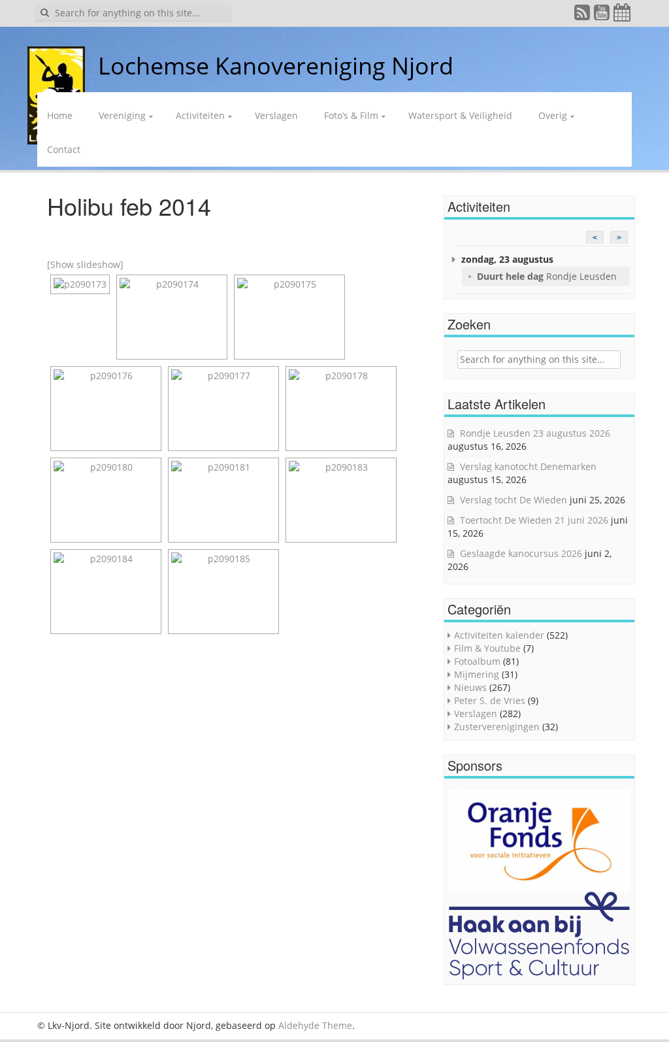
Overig (552, 115)
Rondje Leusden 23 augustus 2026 (535, 433)
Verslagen (276, 115)
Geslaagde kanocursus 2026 (521, 553)
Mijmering (476, 674)
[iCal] (622, 15)
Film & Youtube (487, 648)
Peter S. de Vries (489, 700)
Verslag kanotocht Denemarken (528, 466)
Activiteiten (200, 115)
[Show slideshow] (85, 264)
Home (60, 115)
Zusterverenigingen (497, 726)
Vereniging (122, 115)
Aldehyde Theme (315, 1025)
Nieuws (470, 687)
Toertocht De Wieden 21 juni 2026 (534, 520)
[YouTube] (602, 15)
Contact (63, 149)
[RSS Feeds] (582, 15)
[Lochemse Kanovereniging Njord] (88, 66)
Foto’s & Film (351, 115)
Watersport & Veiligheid (460, 115)
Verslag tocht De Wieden (513, 500)
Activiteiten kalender (499, 635)
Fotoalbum (477, 661)
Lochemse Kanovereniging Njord (275, 66)
